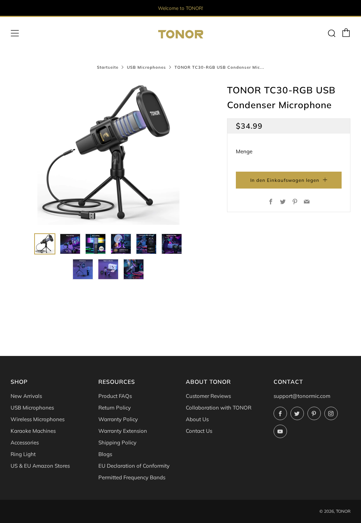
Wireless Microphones (38, 419)
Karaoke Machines (33, 430)
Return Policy (114, 407)
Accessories (25, 442)
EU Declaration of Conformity (134, 465)
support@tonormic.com (302, 396)
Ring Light (23, 454)
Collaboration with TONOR (218, 407)
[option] (108, 154)
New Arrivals (26, 396)
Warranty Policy (118, 419)
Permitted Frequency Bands (131, 477)
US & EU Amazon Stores (40, 465)
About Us (197, 419)
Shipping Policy (117, 442)
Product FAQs (115, 396)
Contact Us (199, 430)
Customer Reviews (208, 396)
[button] (44, 243)
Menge (244, 151)
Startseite (107, 67)
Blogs (105, 454)
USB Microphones (146, 67)
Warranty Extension (122, 430)
